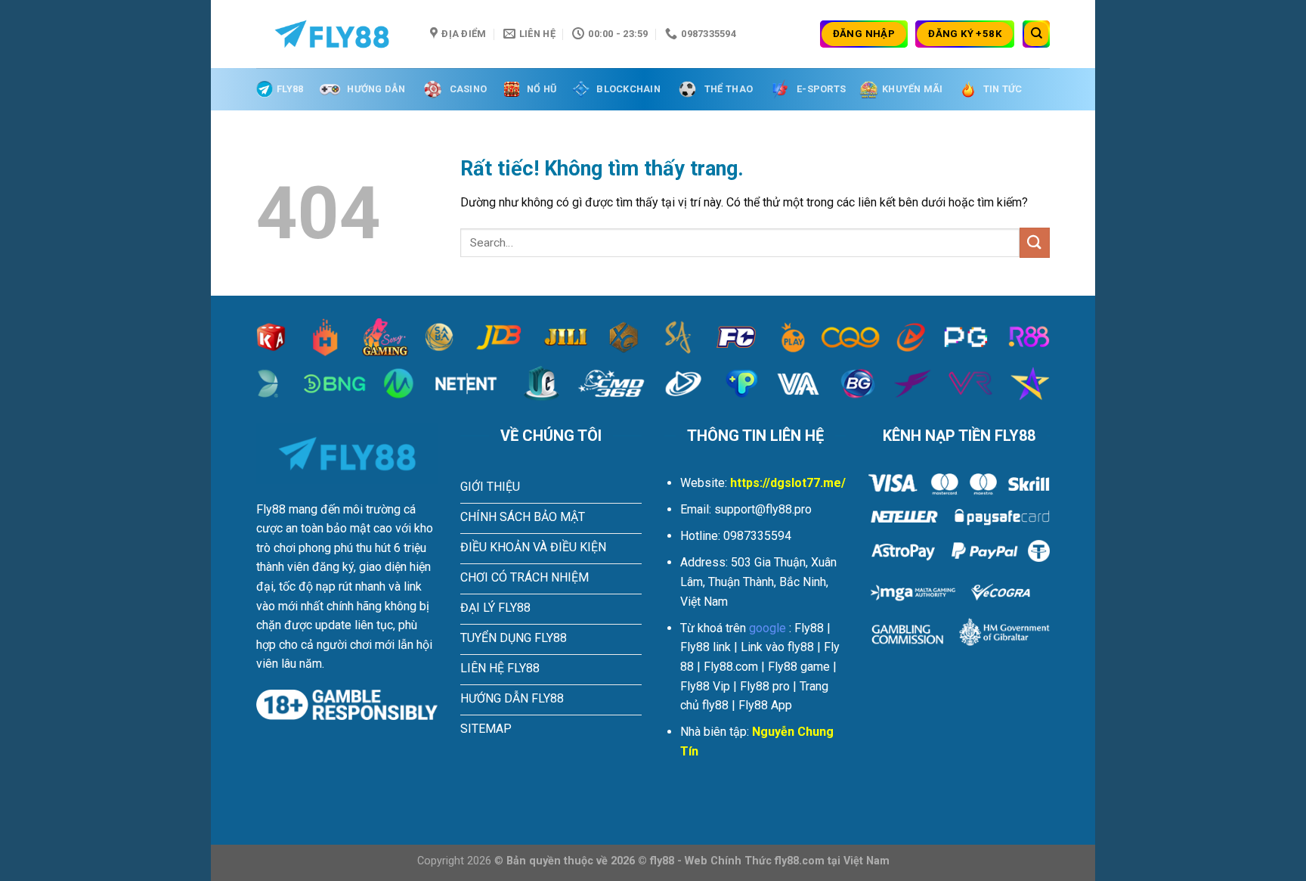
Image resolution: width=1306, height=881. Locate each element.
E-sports (821, 89)
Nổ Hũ (541, 89)
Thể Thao (728, 89)
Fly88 (290, 89)
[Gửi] (1035, 242)
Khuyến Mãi (912, 89)
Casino (468, 89)
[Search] (1036, 34)
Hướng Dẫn (376, 89)
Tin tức (1003, 89)
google (767, 628)
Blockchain (628, 89)
